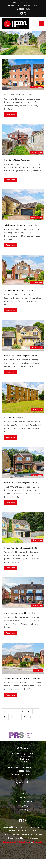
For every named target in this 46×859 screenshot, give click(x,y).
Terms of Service (27, 838)
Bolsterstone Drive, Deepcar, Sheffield (20, 548)
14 (22, 711)
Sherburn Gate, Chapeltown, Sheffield (20, 290)
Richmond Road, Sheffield (15, 417)
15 (29, 711)
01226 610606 (24, 9)
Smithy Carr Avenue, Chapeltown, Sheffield (22, 678)
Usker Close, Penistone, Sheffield (18, 95)
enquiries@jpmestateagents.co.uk (24, 6)
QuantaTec (38, 842)
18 (12, 717)
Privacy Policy (23, 805)
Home (23, 789)
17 (5, 717)
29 (25, 717)
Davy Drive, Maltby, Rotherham (17, 160)
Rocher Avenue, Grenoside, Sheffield (19, 613)
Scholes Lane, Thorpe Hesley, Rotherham (21, 225)
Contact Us (23, 797)
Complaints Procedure (23, 801)
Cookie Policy (23, 810)
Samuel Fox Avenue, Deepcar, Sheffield (20, 356)
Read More (10, 115)
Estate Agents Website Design (16, 842)
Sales (23, 793)
